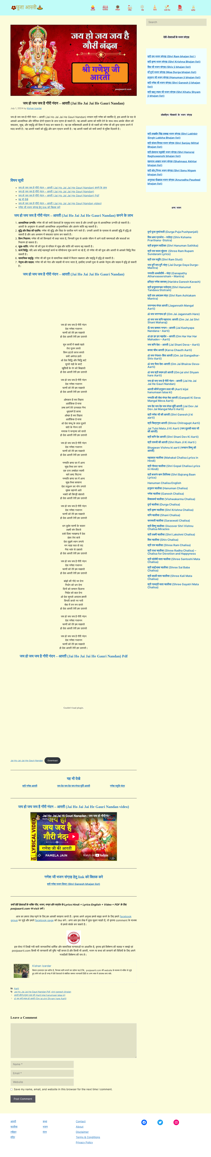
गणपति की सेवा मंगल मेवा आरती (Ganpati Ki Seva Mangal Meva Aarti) (174, 399)
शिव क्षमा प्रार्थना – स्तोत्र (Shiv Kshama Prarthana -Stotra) (169, 239)
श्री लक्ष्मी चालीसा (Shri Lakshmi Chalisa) (171, 534)
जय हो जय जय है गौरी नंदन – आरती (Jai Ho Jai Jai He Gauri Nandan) (56, 191)
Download (52, 760)
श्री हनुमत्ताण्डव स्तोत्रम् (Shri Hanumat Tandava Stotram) (169, 289)
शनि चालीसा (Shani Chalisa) (164, 515)
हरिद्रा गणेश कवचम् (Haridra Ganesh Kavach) (174, 281)
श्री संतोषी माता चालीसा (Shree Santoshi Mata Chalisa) (174, 560)
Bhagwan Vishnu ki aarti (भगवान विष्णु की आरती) (172, 449)
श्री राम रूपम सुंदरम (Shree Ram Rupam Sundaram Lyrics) (171, 252)
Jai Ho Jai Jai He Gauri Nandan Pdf (32, 991)
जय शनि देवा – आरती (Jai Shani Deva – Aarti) (174, 344)
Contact (81, 1121)
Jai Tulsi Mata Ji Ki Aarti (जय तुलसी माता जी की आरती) (173, 430)
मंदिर (13, 1137)
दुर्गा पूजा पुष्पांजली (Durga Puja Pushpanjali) (173, 231)
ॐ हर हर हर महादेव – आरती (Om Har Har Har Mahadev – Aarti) (172, 338)
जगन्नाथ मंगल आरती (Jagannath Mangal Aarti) (171, 307)
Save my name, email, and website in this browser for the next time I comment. (63, 1089)
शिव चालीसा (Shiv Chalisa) (163, 539)
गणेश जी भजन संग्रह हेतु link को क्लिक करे (39, 207)
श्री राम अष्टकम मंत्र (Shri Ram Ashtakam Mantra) (172, 297)
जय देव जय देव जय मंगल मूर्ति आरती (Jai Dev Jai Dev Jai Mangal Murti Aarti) (173, 408)
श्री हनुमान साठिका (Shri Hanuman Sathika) (173, 245)
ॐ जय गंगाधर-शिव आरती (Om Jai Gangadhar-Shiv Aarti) (174, 357)
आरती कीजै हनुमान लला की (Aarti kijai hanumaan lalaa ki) (39, 995)
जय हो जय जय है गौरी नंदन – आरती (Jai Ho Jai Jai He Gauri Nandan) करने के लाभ (62, 187)
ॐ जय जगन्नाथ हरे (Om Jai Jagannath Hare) (174, 314)
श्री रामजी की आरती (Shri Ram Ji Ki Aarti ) (172, 442)
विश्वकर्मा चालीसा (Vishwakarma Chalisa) (171, 499)
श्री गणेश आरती (29, 785)
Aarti (16, 988)
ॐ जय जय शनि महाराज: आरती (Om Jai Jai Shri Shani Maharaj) (173, 321)
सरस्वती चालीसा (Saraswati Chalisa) (169, 520)
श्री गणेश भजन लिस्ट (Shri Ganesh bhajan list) (73, 884)
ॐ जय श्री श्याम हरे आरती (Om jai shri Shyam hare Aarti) (40, 998)
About (79, 1126)
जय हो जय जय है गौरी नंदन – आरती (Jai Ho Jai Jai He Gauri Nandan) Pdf (58, 195)
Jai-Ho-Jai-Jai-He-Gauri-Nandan (27, 760)
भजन (45, 1126)
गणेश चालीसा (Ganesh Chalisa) (166, 493)
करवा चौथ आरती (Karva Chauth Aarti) (170, 350)
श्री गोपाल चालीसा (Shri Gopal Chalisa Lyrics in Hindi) (174, 467)
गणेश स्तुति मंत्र (117, 785)
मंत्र (45, 1132)
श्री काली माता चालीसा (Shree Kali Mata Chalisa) (170, 577)
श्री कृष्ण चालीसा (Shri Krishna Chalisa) (171, 509)
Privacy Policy (84, 1142)
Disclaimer (82, 1132)
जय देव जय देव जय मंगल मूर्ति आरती (73, 785)
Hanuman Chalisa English (164, 483)
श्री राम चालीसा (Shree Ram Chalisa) (169, 545)
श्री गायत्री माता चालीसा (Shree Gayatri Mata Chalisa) (173, 586)
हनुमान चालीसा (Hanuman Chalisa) (168, 488)
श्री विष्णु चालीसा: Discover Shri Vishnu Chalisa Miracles (170, 527)
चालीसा (14, 1126)
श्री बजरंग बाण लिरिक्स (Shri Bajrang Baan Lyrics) (172, 476)
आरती (13, 1121)
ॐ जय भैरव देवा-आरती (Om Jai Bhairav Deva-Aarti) (174, 365)
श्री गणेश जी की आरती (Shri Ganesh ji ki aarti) (170, 416)
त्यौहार (13, 1132)
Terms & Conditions (88, 1137)
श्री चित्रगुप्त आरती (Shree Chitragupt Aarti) (174, 423)
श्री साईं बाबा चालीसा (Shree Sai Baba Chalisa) (169, 569)
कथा (45, 1121)
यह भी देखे (23, 199)
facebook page (44, 920)
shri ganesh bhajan (61, 991)
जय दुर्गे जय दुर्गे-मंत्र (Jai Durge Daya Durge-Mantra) (173, 266)
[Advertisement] (74, 156)
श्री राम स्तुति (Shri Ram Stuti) (165, 259)
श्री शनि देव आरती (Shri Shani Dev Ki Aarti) (173, 436)
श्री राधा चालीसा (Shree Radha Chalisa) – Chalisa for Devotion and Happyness (172, 552)
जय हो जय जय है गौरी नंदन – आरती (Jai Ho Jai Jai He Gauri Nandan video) (60, 203)
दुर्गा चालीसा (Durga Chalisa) (164, 504)
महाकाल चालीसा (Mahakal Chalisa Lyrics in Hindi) (173, 459)
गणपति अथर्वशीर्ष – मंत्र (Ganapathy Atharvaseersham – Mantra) (167, 275)
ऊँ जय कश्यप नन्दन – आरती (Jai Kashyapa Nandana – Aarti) (171, 329)
